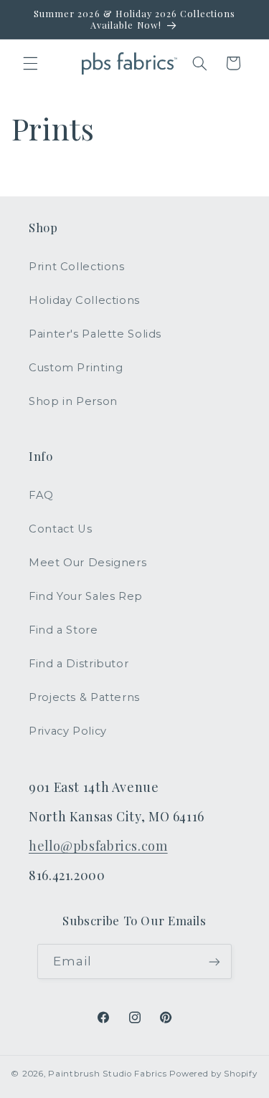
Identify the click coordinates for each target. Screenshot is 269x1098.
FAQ (41, 495)
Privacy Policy (68, 731)
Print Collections (77, 266)
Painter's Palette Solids (95, 334)
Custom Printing (76, 367)
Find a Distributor (78, 663)
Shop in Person (73, 401)
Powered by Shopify (213, 1074)
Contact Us (60, 528)
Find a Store (63, 630)
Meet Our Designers (87, 562)
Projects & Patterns (84, 697)
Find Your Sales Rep (86, 596)
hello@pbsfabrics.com (98, 845)
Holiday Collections (84, 300)
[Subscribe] (214, 961)
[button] (30, 63)
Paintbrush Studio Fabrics (107, 1074)
